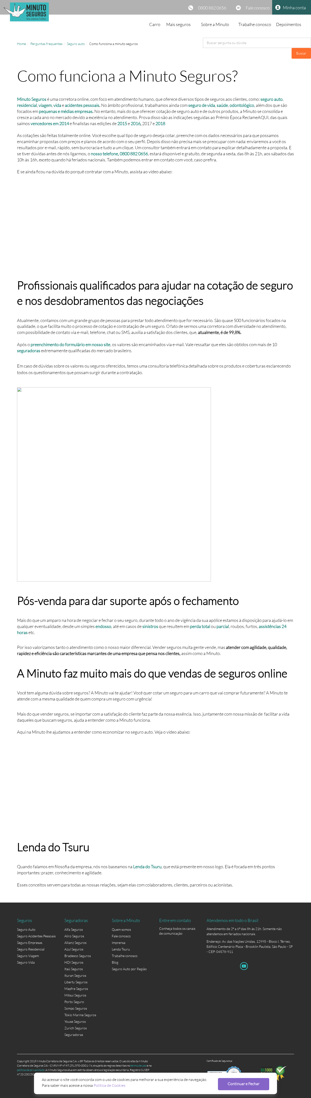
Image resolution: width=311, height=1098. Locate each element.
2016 (135, 123)
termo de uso (138, 1065)
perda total (200, 626)
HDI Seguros (73, 962)
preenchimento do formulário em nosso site (70, 344)
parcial (222, 626)
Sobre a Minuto (215, 24)
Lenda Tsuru (121, 949)
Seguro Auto (26, 929)
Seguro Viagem (28, 956)
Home (21, 44)
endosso (103, 626)
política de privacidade (30, 1070)
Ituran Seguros (75, 975)
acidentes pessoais (82, 105)
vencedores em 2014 (50, 123)
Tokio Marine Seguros (80, 1015)
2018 (160, 123)
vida (57, 105)
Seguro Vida (26, 962)
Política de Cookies (109, 1085)
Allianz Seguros (75, 943)
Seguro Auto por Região (129, 969)
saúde (222, 105)
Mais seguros (178, 24)
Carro (154, 24)
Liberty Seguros (75, 982)
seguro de (197, 105)
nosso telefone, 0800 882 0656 (119, 153)
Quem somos (121, 929)
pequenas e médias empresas (66, 111)
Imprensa (118, 943)
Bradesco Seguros (77, 956)
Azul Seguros (73, 949)
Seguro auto (76, 44)
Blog (115, 962)
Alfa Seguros (73, 929)
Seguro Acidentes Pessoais (36, 936)
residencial (27, 105)
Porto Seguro (74, 1002)
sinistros (150, 626)
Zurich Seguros (75, 1028)
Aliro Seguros (74, 936)
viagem (45, 105)
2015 (122, 123)
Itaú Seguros (73, 969)
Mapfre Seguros (76, 989)
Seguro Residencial (30, 949)
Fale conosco (258, 7)
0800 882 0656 (212, 7)
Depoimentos (288, 24)
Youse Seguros (75, 1021)
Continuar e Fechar (243, 1083)
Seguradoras (73, 1035)
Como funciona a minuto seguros (113, 44)
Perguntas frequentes (46, 44)
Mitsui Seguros (75, 995)
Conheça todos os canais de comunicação (177, 929)
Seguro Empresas (29, 943)
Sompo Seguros (75, 1008)
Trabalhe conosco (254, 24)
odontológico (242, 105)
